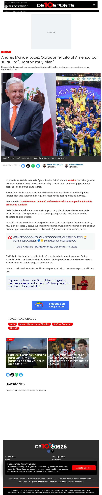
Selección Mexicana (17, 479)
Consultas (62, 482)
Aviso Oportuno (58, 457)
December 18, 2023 (65, 246)
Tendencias (43, 482)
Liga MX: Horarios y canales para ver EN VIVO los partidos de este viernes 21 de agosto (27, 359)
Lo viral (70, 479)
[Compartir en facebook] (23, 166)
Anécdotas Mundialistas (83, 479)
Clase (7, 460)
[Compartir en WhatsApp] (33, 166)
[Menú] (94, 4)
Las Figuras (32, 482)
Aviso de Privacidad (75, 482)
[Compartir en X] (28, 166)
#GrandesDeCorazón (25, 240)
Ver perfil (51, 167)
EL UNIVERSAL (10, 457)
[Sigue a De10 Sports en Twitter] (52, 451)
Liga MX (14, 328)
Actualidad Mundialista (35, 479)
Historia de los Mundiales (56, 479)
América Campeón (62, 324)
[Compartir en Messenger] (38, 166)
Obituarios (56, 460)
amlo (12, 324)
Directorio (53, 482)
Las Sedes (23, 482)
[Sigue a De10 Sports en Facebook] (48, 451)
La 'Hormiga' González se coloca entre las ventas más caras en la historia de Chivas (69, 359)
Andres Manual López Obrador (34, 324)
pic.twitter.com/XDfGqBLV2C (60, 240)
